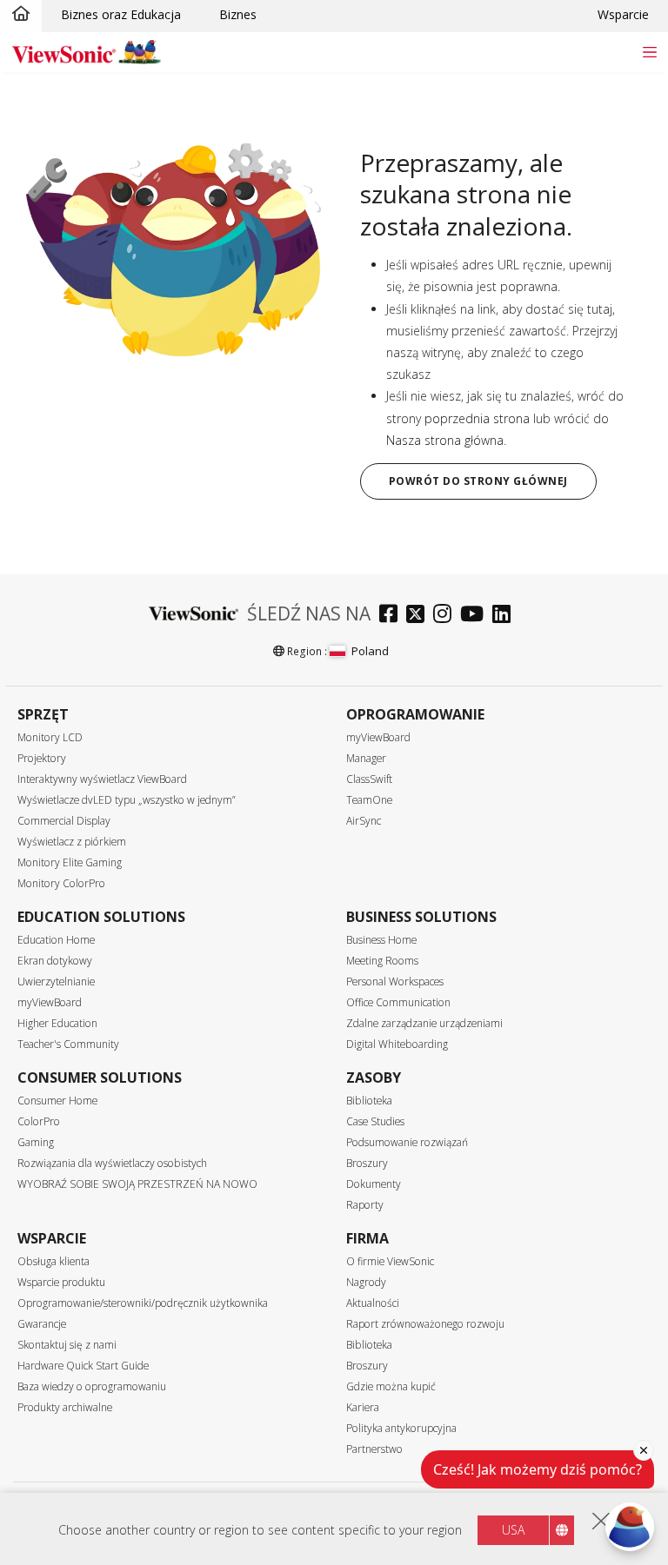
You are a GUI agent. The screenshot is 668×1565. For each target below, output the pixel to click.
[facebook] (392, 615)
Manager (366, 758)
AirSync (363, 820)
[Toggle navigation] (649, 51)
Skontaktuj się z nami (67, 1344)
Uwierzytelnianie (56, 981)
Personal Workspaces (395, 981)
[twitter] (419, 615)
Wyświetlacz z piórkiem (71, 841)
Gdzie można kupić (391, 1386)
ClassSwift (369, 779)
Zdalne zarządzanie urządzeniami (424, 1023)
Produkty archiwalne (64, 1407)
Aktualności (372, 1303)
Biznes (238, 14)
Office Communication (398, 1002)
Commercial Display (63, 820)
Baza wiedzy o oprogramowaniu (91, 1386)
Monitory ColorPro (61, 883)
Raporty (365, 1204)
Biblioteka (369, 1100)
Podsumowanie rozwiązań (407, 1142)
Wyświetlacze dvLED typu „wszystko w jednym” (126, 799)
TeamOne (369, 799)
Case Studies (375, 1121)
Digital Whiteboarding (397, 1044)
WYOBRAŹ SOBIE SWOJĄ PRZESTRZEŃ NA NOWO (137, 1184)
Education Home (56, 939)
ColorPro (38, 1121)
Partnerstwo (374, 1449)
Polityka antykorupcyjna (401, 1428)
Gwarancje (41, 1323)
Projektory (41, 758)
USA (513, 1530)
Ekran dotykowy (54, 960)
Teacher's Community (68, 1044)
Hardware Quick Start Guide (83, 1365)
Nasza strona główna (445, 440)
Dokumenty (373, 1184)
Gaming (35, 1142)
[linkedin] (505, 615)
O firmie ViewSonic (390, 1261)
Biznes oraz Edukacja (121, 14)
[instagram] (446, 615)
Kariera (362, 1407)
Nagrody (366, 1282)
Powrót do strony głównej (478, 481)
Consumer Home (57, 1100)
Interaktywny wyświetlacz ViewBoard (102, 779)
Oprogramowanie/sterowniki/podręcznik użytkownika (142, 1303)
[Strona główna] (21, 15)
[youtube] (476, 615)
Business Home (381, 939)
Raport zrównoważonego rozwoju (425, 1323)
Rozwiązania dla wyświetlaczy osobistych (112, 1163)
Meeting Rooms (382, 960)
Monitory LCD (50, 737)
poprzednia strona (477, 418)
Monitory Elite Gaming (69, 862)
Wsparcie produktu (61, 1282)
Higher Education (57, 1023)
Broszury (367, 1163)
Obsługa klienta (53, 1261)
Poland (369, 651)
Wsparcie (623, 14)
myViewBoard (378, 737)
